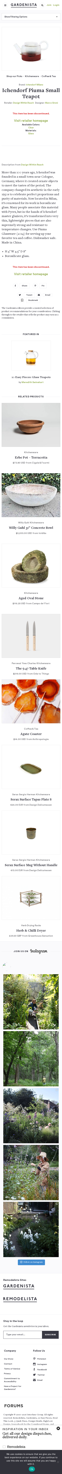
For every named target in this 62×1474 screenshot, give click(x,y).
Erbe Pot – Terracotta (31, 458)
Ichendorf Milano (34, 85)
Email (39, 1380)
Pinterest (41, 1359)
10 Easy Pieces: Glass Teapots (31, 377)
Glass (31, 133)
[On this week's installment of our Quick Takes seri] (31, 1172)
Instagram (42, 1364)
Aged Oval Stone (31, 598)
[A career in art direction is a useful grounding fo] (31, 1229)
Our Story (8, 1359)
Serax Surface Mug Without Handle (31, 865)
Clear (31, 128)
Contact (8, 1364)
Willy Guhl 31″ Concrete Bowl (31, 528)
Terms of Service (12, 1369)
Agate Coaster (31, 734)
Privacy (7, 1374)
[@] (11, 967)
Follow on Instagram (33, 1262)
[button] (42, 5)
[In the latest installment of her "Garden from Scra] (31, 1115)
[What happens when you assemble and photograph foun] (31, 1058)
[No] (58, 1462)
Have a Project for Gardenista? (12, 1387)
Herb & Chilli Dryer (31, 931)
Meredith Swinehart (32, 382)
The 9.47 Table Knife (31, 669)
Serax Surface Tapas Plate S (31, 799)
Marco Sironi (51, 103)
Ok (31, 1469)
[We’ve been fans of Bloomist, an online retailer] (31, 1001)
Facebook (42, 1370)
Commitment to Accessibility (12, 1380)
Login (56, 5)
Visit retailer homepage (31, 120)
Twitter (41, 1375)
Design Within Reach (23, 103)
